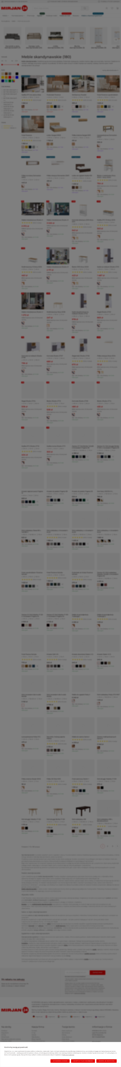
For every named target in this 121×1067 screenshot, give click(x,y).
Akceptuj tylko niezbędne (83, 1061)
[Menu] (118, 1063)
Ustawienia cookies (60, 1061)
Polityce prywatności (68, 1055)
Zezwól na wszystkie (106, 1061)
